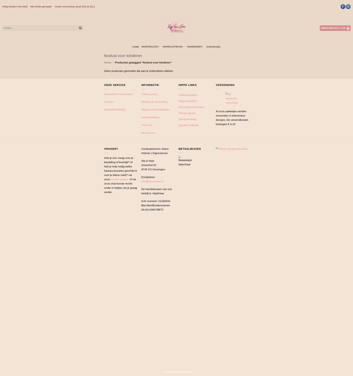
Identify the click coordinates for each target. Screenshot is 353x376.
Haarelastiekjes (173, 47)
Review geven (187, 113)
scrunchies (213, 47)
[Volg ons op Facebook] (343, 6)
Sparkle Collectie (189, 125)
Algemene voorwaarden (155, 109)
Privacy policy (149, 94)
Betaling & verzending (154, 101)
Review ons (148, 132)
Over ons (146, 124)
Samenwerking (150, 117)
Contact (108, 101)
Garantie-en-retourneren (118, 94)
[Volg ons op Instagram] (348, 6)
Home (135, 47)
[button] (335, 28)
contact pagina (119, 179)
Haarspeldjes (149, 47)
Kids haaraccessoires (191, 107)
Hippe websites (188, 100)
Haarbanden (194, 47)
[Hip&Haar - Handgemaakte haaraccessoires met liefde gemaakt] (176, 28)
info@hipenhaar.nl (152, 181)
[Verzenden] (80, 28)
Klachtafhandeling (114, 109)
